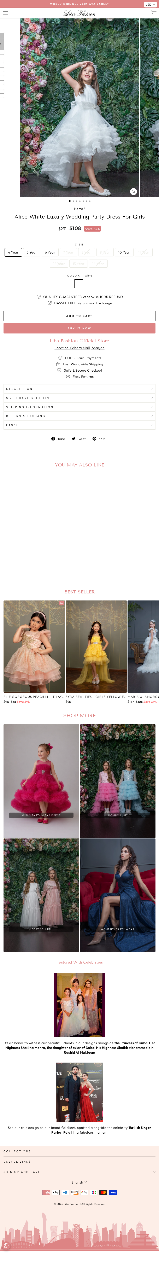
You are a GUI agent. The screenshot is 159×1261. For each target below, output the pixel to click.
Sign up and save (22, 1172)
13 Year (78, 263)
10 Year (124, 252)
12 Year (59, 263)
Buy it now (80, 328)
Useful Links (17, 1161)
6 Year (50, 252)
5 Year (31, 252)
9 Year (105, 252)
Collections (17, 1151)
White (79, 284)
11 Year (143, 252)
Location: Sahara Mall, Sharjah (79, 347)
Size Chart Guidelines (30, 398)
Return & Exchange (27, 416)
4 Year (13, 252)
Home (78, 209)
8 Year (87, 252)
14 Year (98, 263)
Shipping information (30, 407)
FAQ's (12, 425)
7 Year (68, 252)
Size (79, 244)
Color (79, 275)
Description (19, 388)
